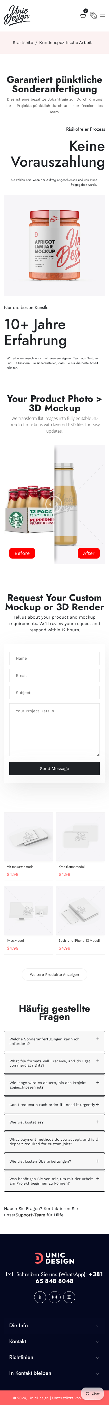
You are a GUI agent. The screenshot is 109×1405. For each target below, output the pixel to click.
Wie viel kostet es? (27, 1122)
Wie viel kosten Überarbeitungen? (40, 1161)
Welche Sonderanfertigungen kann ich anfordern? (45, 1041)
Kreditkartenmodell (72, 866)
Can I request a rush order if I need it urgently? (53, 1105)
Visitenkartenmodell (21, 866)
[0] (83, 16)
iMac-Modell (16, 940)
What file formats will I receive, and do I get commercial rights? (50, 1063)
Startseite (23, 42)
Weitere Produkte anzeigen (54, 974)
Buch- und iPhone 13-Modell (79, 940)
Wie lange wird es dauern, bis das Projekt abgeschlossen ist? (48, 1085)
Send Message (54, 768)
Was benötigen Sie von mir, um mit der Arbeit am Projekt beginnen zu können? (51, 1181)
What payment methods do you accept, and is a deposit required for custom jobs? (54, 1141)
